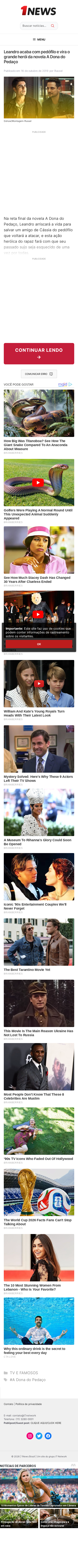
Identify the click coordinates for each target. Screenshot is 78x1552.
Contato (8, 1404)
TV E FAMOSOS (24, 1373)
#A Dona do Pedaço (28, 1379)
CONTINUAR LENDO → (39, 353)
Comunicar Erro (36, 373)
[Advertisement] (39, 172)
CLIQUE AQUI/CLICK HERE (46, 1422)
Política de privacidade (29, 1404)
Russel (58, 70)
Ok (39, 644)
